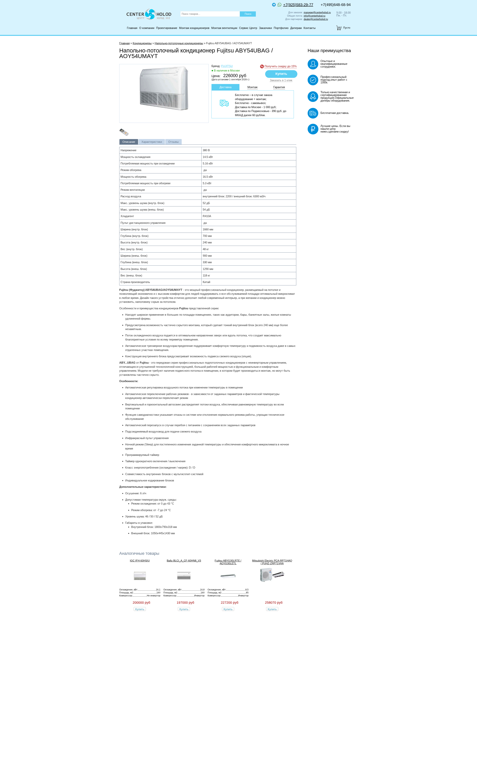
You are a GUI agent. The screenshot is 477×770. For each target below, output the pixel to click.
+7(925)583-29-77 (298, 5)
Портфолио (281, 27)
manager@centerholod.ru (317, 12)
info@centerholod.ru (314, 16)
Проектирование (166, 27)
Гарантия (279, 87)
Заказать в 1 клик (281, 80)
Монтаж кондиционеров (194, 27)
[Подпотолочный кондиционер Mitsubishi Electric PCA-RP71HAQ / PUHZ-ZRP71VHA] (272, 581)
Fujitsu (227, 66)
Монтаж (252, 87)
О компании (146, 27)
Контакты (310, 27)
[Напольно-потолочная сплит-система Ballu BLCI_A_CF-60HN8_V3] (184, 583)
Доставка (225, 87)
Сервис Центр (248, 27)
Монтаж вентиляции (224, 27)
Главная (132, 27)
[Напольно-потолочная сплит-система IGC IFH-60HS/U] (139, 583)
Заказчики (265, 27)
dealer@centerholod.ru (316, 19)
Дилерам (296, 27)
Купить (139, 609)
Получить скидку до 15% (281, 66)
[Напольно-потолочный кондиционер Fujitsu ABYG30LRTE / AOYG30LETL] (228, 583)
